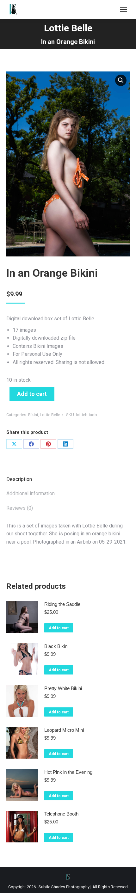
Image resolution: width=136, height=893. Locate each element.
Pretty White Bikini (63, 688)
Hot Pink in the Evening (68, 772)
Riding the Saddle (62, 604)
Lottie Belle (50, 414)
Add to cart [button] (59, 628)
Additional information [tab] (30, 493)
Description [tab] (19, 479)
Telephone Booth (61, 813)
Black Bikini (56, 646)
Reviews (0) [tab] (19, 508)
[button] (121, 80)
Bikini (33, 414)
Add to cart (32, 394)
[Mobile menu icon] (123, 9)
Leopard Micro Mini (64, 730)
